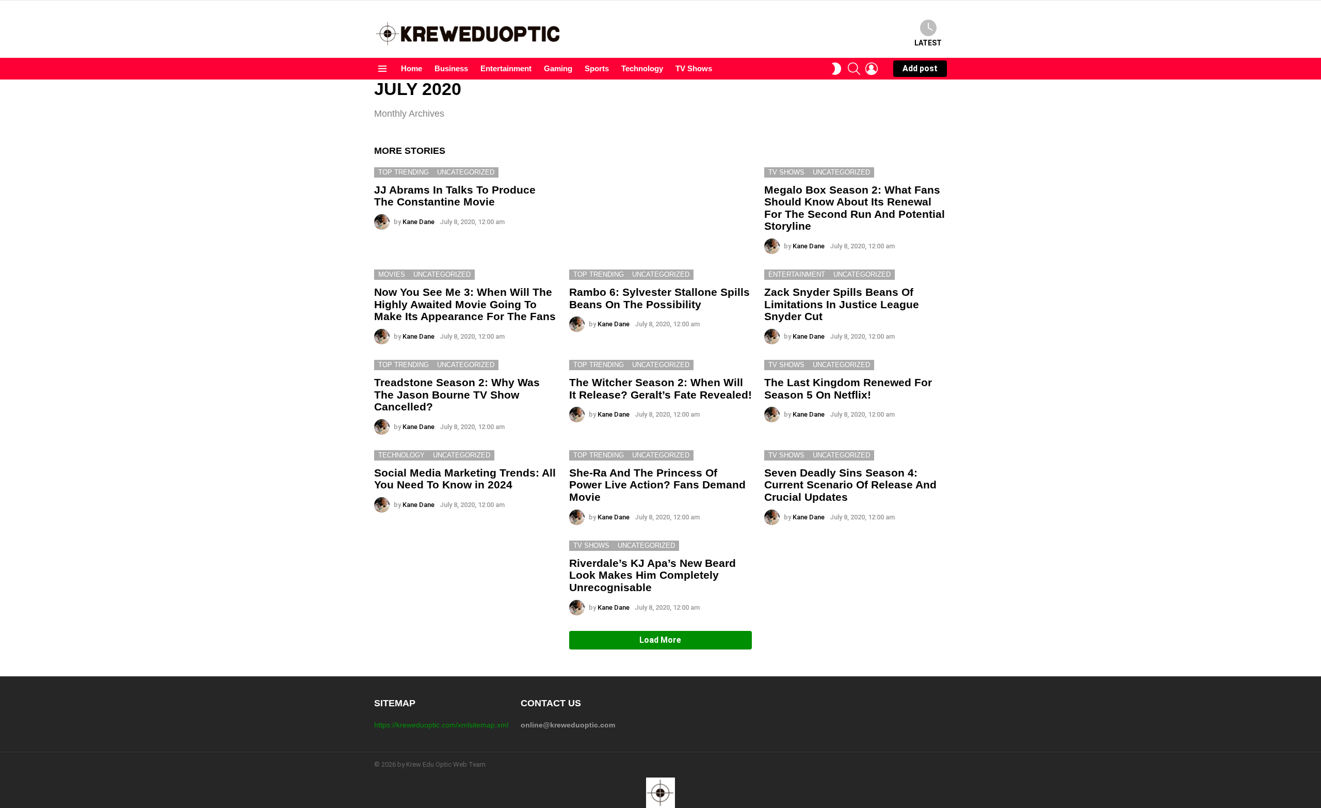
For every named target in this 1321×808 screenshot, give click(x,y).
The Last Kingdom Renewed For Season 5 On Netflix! (848, 388)
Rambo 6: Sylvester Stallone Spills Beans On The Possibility (659, 298)
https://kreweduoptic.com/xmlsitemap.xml (441, 725)
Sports (597, 68)
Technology (642, 68)
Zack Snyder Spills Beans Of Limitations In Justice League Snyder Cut (841, 304)
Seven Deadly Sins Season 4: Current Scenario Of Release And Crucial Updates (850, 485)
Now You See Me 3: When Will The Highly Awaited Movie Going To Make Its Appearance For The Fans (465, 304)
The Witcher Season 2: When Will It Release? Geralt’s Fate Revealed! (660, 388)
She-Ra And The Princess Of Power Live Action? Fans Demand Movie (657, 485)
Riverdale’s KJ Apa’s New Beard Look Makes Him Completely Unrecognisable (652, 575)
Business (451, 68)
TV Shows (693, 68)
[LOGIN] (871, 68)
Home (411, 68)
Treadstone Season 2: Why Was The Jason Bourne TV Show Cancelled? (457, 394)
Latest (928, 43)
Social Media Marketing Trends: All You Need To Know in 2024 (465, 479)
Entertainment (505, 68)
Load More (660, 640)
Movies (391, 274)
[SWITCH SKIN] (836, 68)
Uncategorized (465, 172)
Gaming (558, 68)
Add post (920, 68)
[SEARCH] (854, 68)
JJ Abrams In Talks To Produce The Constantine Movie (455, 196)
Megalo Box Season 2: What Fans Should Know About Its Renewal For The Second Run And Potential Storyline (854, 208)
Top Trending (403, 172)
